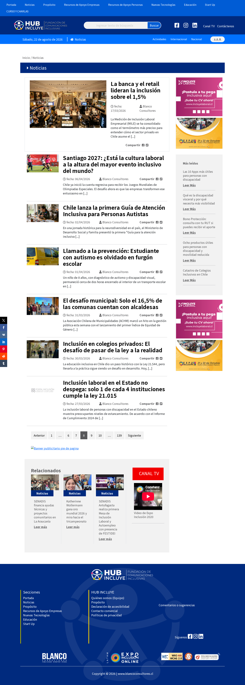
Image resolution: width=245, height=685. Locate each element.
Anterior (39, 435)
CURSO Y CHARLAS (17, 11)
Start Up (210, 4)
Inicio (26, 57)
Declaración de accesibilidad (110, 606)
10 (100, 435)
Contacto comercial (104, 611)
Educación (190, 4)
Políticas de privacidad (106, 615)
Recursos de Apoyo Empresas (82, 4)
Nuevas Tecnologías (163, 4)
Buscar (154, 25)
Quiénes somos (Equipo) (107, 598)
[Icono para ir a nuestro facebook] (190, 637)
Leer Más (189, 185)
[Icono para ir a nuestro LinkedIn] (196, 26)
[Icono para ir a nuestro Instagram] (187, 26)
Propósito (49, 4)
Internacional (179, 39)
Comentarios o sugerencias (177, 605)
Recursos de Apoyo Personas (125, 4)
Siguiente (134, 435)
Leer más (40, 527)
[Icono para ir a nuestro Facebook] (179, 26)
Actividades (159, 39)
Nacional (196, 39)
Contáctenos (225, 26)
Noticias (30, 4)
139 (119, 435)
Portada (11, 4)
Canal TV (209, 26)
